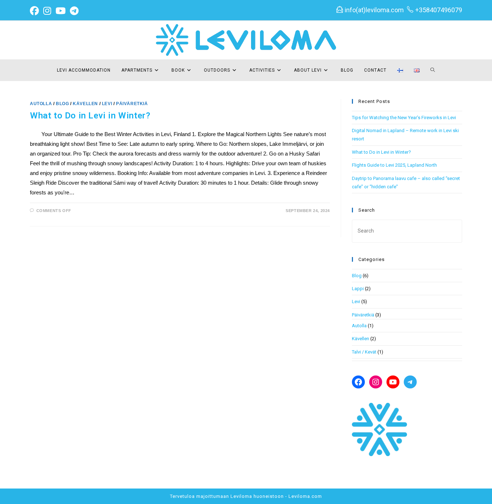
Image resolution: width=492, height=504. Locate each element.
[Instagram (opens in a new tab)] (47, 10)
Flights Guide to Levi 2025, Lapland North (394, 165)
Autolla (41, 103)
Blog (62, 103)
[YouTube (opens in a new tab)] (60, 10)
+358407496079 (438, 10)
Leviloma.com (305, 496)
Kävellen (85, 103)
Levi (107, 103)
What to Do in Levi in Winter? (90, 116)
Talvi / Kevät (364, 352)
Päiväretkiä (132, 103)
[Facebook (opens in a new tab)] (35, 10)
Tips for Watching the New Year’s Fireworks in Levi (404, 117)
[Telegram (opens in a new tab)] (74, 10)
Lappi (358, 288)
